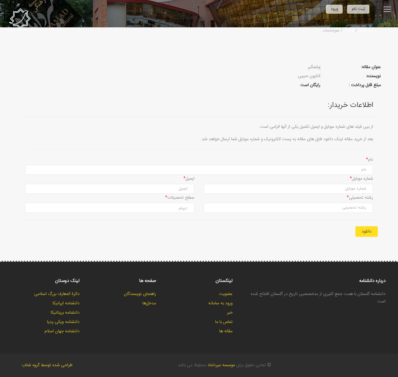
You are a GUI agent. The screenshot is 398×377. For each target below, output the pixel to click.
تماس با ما (224, 322)
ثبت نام (358, 9)
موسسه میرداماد (221, 365)
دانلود (367, 231)
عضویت (226, 294)
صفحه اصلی (367, 30)
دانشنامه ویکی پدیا (63, 322)
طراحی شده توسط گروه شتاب (47, 365)
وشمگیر (349, 30)
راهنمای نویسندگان (140, 294)
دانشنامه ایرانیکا (66, 303)
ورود (334, 9)
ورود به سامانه (220, 303)
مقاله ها (226, 331)
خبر (230, 312)
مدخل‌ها (149, 303)
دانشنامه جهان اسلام (62, 331)
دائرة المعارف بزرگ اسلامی (57, 294)
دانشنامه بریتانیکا (65, 312)
